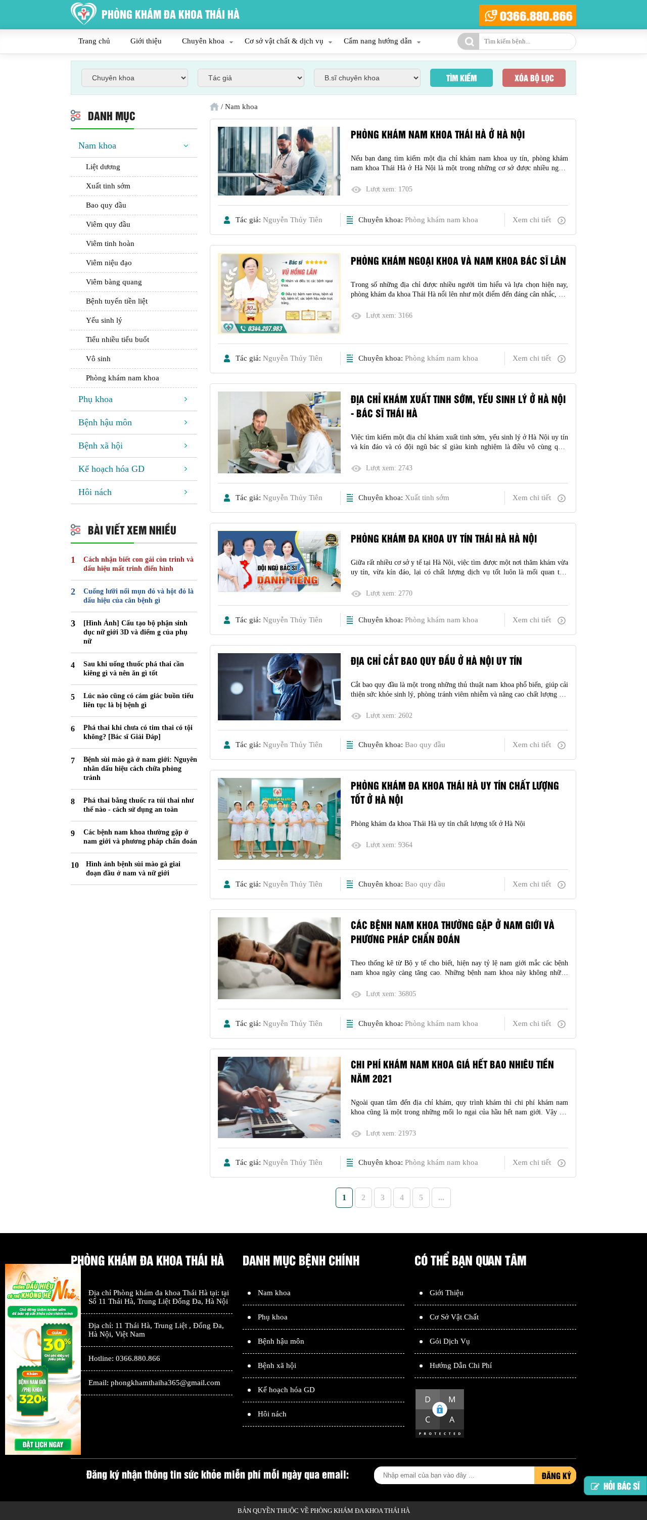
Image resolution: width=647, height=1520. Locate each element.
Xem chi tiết (532, 220)
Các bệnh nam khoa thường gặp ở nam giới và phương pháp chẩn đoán (452, 931)
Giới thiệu (146, 41)
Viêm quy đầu (108, 224)
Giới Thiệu (447, 1293)
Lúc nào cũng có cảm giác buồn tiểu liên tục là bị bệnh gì (138, 700)
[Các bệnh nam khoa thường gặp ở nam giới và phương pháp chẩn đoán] (279, 959)
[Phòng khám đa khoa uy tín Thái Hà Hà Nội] (279, 562)
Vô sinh (98, 359)
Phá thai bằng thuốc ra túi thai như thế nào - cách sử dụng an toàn (138, 805)
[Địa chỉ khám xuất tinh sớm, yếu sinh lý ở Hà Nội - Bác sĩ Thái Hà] (279, 433)
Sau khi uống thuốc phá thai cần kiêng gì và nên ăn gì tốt (133, 668)
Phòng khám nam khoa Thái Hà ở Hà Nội (438, 134)
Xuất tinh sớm (427, 498)
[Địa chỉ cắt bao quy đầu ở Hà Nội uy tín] (279, 687)
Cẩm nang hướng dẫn (378, 41)
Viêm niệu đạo (109, 263)
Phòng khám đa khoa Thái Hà (160, 1293)
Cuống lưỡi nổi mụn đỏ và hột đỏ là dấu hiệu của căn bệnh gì (138, 595)
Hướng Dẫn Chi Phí (461, 1365)
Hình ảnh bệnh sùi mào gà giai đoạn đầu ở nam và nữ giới (133, 868)
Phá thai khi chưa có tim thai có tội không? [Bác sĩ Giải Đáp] (138, 732)
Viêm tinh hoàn (110, 243)
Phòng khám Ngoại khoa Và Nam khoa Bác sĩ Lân (458, 260)
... (441, 1197)
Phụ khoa (95, 399)
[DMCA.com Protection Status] (439, 1436)
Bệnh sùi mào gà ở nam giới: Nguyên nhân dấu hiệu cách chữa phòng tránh (140, 768)
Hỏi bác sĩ (622, 1486)
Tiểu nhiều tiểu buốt (117, 339)
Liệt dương (103, 167)
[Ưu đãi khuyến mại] (43, 1360)
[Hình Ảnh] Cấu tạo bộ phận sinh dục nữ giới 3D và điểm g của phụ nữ (135, 632)
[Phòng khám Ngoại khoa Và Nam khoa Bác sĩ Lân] (279, 294)
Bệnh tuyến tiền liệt (117, 301)
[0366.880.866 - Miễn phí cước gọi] (527, 14)
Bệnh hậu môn (105, 422)
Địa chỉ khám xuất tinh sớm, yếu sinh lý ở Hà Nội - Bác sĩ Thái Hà (458, 405)
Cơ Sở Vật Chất (454, 1317)
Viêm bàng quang (114, 282)
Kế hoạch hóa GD (111, 469)
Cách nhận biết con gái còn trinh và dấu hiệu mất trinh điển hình (138, 564)
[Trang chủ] (214, 107)
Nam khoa (97, 145)
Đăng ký (556, 1475)
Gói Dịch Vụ (450, 1341)
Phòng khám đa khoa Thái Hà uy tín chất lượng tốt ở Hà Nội (455, 792)
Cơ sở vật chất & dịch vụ (284, 41)
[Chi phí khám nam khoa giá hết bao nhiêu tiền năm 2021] (279, 1099)
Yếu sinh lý (104, 320)
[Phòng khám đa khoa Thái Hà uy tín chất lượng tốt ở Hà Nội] (279, 820)
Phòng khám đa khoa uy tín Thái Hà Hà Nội (444, 538)
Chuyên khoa (203, 41)
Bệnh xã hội (100, 445)
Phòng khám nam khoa (441, 220)
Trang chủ (94, 41)
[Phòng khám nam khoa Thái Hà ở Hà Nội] (279, 162)
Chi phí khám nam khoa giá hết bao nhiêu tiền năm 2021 (452, 1071)
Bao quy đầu (425, 745)
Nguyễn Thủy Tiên (292, 220)
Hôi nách (95, 492)
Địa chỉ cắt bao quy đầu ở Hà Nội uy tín (436, 660)
